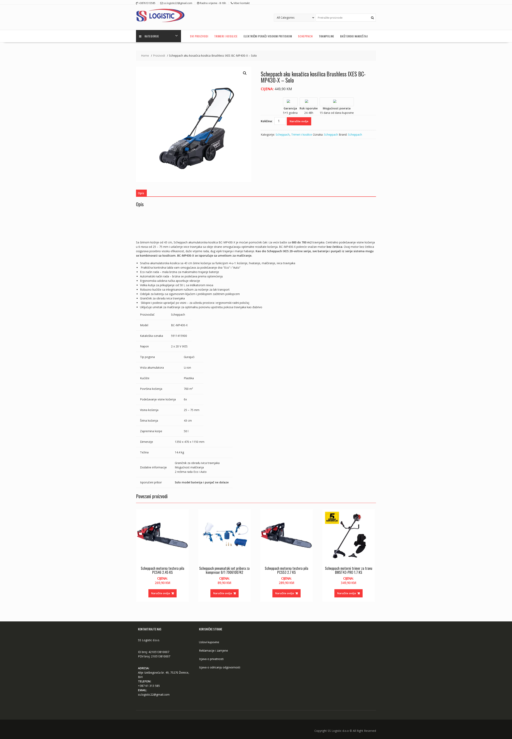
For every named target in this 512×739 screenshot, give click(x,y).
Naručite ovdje (299, 121)
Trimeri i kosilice (226, 36)
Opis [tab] (141, 193)
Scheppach (305, 36)
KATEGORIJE (152, 36)
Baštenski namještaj (354, 36)
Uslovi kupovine (209, 642)
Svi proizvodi (199, 36)
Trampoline (326, 36)
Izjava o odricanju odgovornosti (219, 667)
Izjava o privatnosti (211, 659)
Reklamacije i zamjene (213, 650)
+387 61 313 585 (149, 686)
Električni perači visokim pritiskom (268, 36)
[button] (244, 73)
